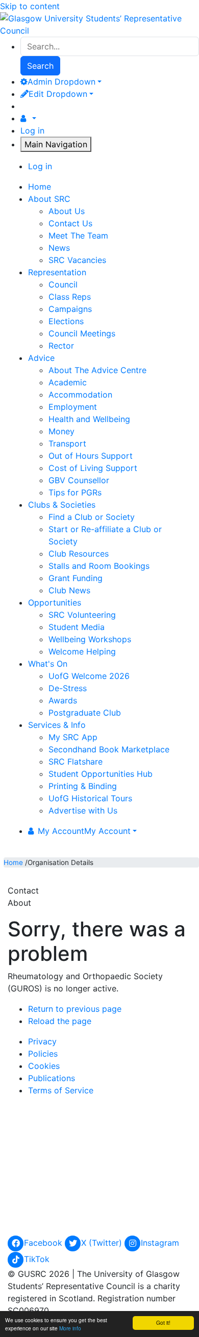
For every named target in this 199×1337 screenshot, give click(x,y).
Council (63, 284)
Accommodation (80, 394)
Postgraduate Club (84, 712)
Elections (66, 321)
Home (13, 862)
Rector (61, 345)
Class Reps (69, 297)
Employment (72, 407)
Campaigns (70, 309)
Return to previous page (74, 1009)
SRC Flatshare (75, 761)
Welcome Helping (82, 651)
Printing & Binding (82, 786)
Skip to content (30, 6)
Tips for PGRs (75, 492)
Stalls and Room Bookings (99, 566)
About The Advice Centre (97, 370)
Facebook (44, 1243)
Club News (69, 590)
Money (61, 431)
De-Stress (67, 688)
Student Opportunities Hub (100, 774)
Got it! (163, 1322)
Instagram (160, 1243)
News (59, 248)
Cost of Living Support (92, 468)
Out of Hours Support (90, 456)
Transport (67, 443)
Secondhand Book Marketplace (108, 749)
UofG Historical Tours (90, 798)
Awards (62, 700)
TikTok (36, 1259)
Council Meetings (81, 333)
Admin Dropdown (61, 81)
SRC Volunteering (82, 615)
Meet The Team (78, 235)
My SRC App (72, 737)
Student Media (76, 627)
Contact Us (70, 223)
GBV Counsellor (78, 480)
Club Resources (78, 553)
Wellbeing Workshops (89, 639)
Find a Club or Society (91, 517)
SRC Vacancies (77, 260)
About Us (66, 211)
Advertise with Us (82, 810)
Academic (67, 382)
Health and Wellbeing (89, 419)
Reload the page (59, 1021)
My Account (84, 831)
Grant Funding (75, 578)
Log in (32, 130)
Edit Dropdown (58, 94)
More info (70, 1328)
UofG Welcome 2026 (89, 676)
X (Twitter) (103, 1243)
